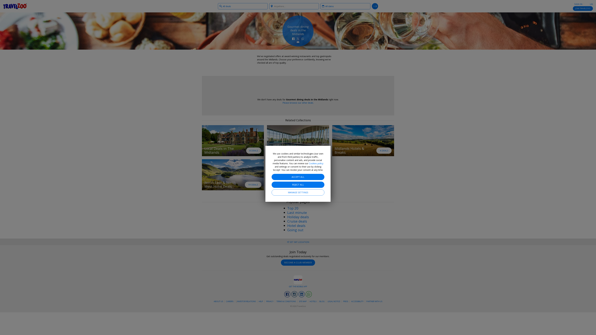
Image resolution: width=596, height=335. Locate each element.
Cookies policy (316, 163)
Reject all (298, 184)
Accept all (298, 176)
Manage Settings (298, 192)
